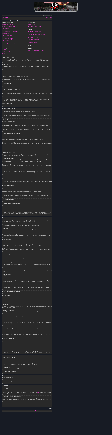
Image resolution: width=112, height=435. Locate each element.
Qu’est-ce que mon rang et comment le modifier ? (7, 35)
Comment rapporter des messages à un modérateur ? (8, 44)
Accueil (41, 12)
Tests (54, 12)
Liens (69, 12)
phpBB (25, 412)
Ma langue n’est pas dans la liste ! (5, 33)
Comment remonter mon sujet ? (5, 46)
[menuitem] (7, 17)
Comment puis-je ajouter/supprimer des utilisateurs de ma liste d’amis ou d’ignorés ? (36, 34)
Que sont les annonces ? (5, 52)
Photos (45, 12)
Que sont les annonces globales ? (6, 51)
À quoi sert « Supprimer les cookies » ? (6, 28)
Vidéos (65, 12)
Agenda (43, 12)
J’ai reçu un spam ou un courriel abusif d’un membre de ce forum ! (35, 31)
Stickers (63, 12)
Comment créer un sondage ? (5, 40)
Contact (71, 12)
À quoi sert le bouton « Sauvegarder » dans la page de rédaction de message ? (10, 45)
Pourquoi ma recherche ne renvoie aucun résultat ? (33, 37)
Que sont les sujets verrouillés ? (5, 53)
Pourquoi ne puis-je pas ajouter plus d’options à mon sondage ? (9, 41)
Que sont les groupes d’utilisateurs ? (31, 24)
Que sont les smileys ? (4, 50)
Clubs (50, 12)
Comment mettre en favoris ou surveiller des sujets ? (33, 42)
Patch (67, 12)
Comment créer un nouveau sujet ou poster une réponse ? (8, 38)
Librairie (59, 12)
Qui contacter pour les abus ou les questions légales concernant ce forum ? (36, 50)
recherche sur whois (47, 397)
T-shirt (61, 12)
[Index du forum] (56, 6)
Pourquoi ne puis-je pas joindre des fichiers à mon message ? (8, 43)
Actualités (52, 12)
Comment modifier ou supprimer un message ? (7, 39)
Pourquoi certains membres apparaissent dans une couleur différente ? (35, 26)
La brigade (48, 12)
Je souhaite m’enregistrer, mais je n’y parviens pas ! (7, 24)
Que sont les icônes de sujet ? (5, 54)
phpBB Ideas (38, 392)
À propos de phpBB (17, 388)
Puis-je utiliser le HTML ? (5, 49)
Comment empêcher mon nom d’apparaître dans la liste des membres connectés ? (11, 31)
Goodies (57, 12)
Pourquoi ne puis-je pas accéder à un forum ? (7, 42)
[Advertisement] (35, 422)
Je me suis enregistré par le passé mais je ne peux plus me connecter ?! (10, 26)
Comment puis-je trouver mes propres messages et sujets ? (34, 39)
